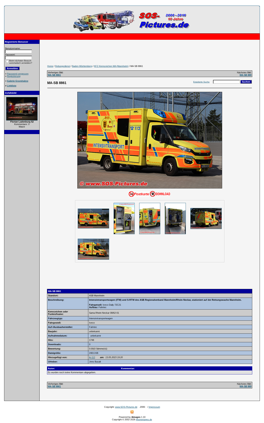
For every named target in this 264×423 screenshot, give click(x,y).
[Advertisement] (21, 198)
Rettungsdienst (62, 66)
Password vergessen (17, 73)
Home (50, 66)
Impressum (154, 407)
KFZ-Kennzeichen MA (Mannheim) (111, 66)
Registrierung (13, 76)
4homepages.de (144, 419)
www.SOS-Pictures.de (126, 407)
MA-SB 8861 (54, 75)
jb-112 (92, 357)
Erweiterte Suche (201, 82)
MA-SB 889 (245, 75)
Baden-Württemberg (82, 66)
